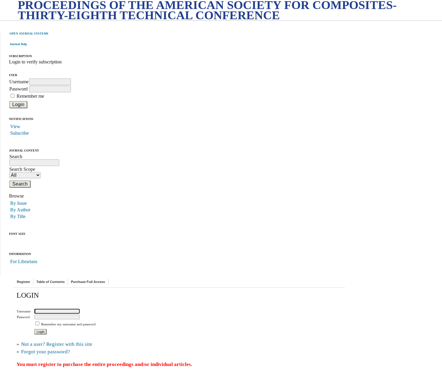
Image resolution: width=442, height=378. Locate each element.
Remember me (30, 96)
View (15, 126)
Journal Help (18, 44)
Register (23, 282)
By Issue (18, 203)
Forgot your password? (45, 352)
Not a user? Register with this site (56, 344)
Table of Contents (50, 282)
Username (19, 81)
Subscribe (19, 133)
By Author (20, 209)
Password (18, 88)
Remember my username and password (68, 324)
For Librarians (23, 261)
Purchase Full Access (88, 282)
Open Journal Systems (29, 33)
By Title (18, 216)
